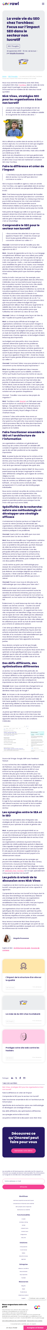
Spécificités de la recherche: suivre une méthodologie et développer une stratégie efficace (23, 1106)
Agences (23, 1259)
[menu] (43, 4)
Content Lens (24, 1231)
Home (4, 76)
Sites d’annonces (23, 1256)
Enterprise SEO (23, 1246)
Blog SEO (23, 1285)
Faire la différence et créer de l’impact (17, 1093)
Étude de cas (23, 1292)
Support (23, 1298)
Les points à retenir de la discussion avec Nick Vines (22, 1118)
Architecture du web (22, 948)
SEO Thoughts (13, 46)
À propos (23, 1277)
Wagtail (22, 401)
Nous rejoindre (23, 1274)
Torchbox (22, 85)
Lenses (23, 1225)
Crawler (24, 1219)
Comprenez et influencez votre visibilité (23, 1203)
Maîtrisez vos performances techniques (23, 1200)
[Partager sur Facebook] (20, 1078)
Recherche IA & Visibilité (23, 1209)
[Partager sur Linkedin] (12, 1078)
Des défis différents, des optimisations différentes (21, 1111)
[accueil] (10, 3)
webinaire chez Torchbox (14, 871)
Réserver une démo (23, 1268)
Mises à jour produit (23, 1295)
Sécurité (23, 1237)
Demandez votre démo (23, 1151)
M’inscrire (23, 1187)
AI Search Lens (24, 1228)
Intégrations (23, 1234)
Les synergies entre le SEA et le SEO (15, 1114)
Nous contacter (23, 1271)
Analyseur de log (23, 1222)
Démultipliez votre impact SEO (23, 1206)
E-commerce (23, 1250)
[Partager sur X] (16, 1078)
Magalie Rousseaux (17, 53)
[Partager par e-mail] (24, 1078)
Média (23, 1253)
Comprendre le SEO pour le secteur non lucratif (20, 1096)
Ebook (23, 1289)
